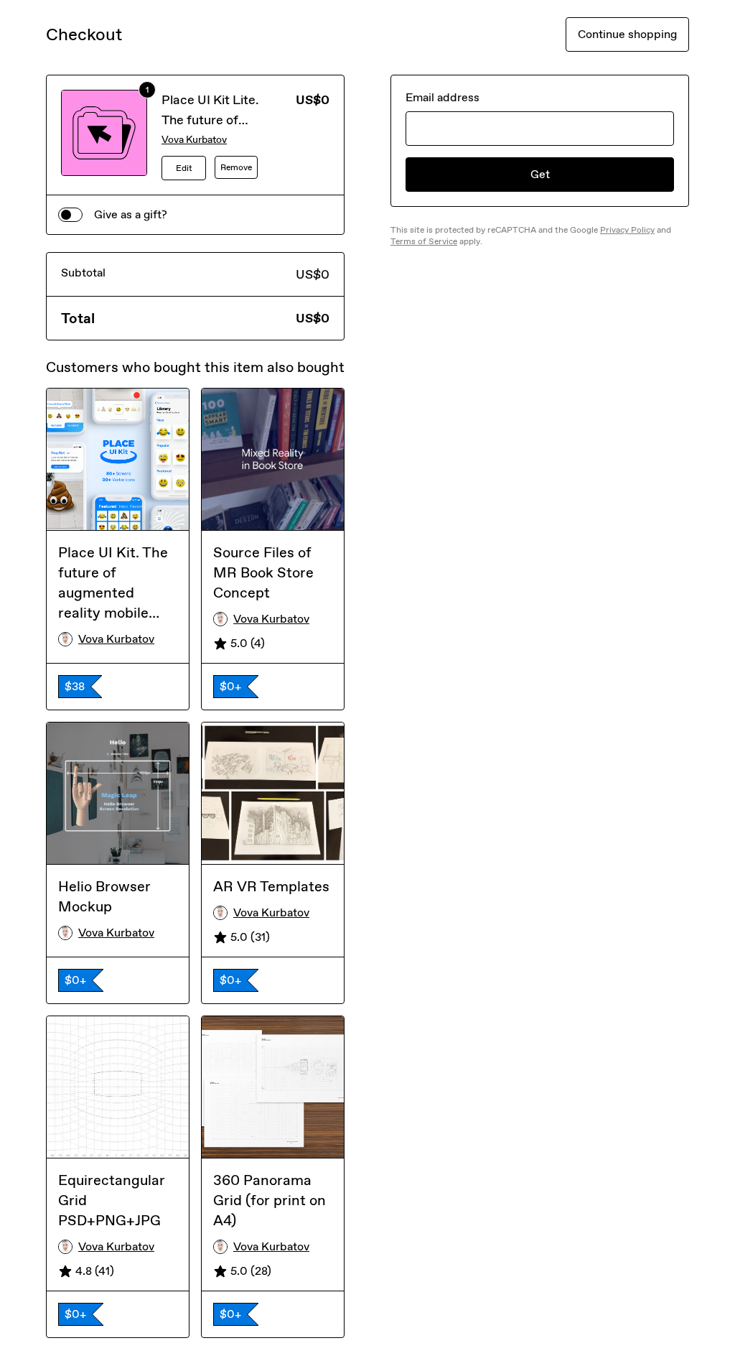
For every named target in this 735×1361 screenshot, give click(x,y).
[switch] (70, 215)
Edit (184, 168)
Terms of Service (423, 241)
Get (540, 174)
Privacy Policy (627, 230)
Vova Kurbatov (194, 140)
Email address (442, 97)
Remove (236, 167)
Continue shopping (627, 34)
